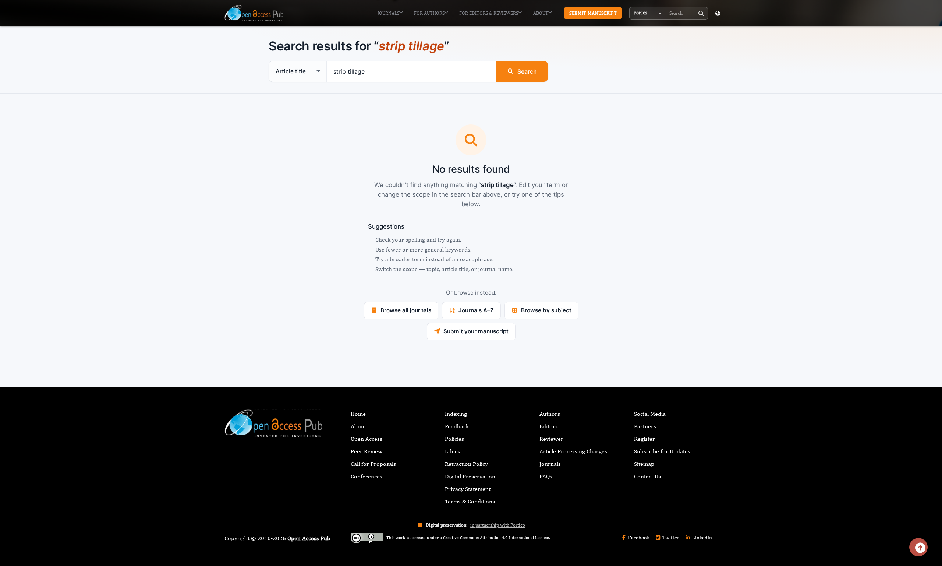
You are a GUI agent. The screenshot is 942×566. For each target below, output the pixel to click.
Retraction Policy (466, 463)
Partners (645, 426)
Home (358, 413)
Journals (388, 13)
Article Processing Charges (573, 451)
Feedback (457, 426)
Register (644, 438)
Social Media (650, 413)
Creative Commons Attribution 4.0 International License (496, 537)
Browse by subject (546, 310)
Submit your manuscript (476, 331)
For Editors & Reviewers (488, 13)
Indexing (456, 413)
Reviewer (551, 438)
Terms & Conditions (470, 501)
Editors (548, 426)
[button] (647, 13)
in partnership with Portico (497, 525)
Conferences (366, 476)
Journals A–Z (476, 310)
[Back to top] (918, 547)
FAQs (545, 476)
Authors (549, 413)
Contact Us (647, 476)
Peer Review (366, 451)
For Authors (429, 13)
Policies (454, 438)
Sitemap (644, 463)
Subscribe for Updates (662, 451)
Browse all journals (405, 310)
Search (527, 71)
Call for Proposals (373, 463)
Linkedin (701, 538)
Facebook (638, 538)
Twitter (670, 538)
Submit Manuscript (593, 13)
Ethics (452, 451)
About (540, 13)
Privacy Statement (468, 488)
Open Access (366, 438)
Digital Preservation (470, 476)
